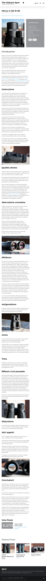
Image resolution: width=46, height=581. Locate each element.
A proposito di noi (16, 577)
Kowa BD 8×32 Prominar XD (13, 193)
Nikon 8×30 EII (15, 79)
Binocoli (16, 15)
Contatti (21, 577)
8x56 (30, 39)
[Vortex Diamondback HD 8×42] (8, 543)
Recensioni (10, 577)
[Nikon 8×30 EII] (37, 543)
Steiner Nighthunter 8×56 (21, 80)
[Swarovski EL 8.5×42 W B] (23, 543)
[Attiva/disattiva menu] (43, 3)
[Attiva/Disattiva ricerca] (40, 3)
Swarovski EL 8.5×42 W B (20, 555)
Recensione (20, 15)
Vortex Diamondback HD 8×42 (8, 556)
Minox (34, 39)
